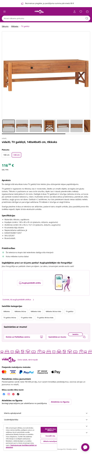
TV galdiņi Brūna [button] (9, 318)
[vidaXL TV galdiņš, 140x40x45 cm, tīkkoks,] (46, 75)
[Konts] (74, 12)
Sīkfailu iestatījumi (50, 441)
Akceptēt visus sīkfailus (50, 429)
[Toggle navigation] (4, 11)
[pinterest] (13, 394)
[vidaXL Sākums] (39, 11)
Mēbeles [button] (6, 311)
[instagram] (9, 394)
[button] (46, 413)
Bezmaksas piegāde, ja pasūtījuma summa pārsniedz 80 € (49, 3)
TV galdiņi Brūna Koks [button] (45, 318)
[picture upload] (62, 283)
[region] (30, 437)
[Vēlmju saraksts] (81, 12)
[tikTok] (18, 394)
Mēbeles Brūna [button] (20, 311)
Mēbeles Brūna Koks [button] (53, 311)
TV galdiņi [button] (69, 311)
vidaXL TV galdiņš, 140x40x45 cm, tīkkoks (29, 142)
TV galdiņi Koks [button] (26, 318)
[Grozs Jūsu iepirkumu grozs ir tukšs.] (87, 12)
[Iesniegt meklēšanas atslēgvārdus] (87, 18)
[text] (8, 166)
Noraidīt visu (50, 436)
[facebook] (4, 394)
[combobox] (46, 18)
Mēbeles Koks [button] (36, 311)
